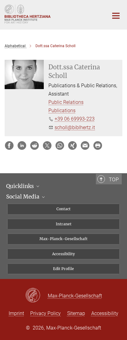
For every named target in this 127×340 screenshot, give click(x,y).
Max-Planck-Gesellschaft (63, 238)
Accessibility (63, 254)
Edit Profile (63, 268)
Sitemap (76, 313)
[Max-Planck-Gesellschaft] (36, 295)
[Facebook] (9, 145)
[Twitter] (47, 145)
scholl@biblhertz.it (75, 127)
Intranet (64, 224)
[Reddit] (34, 145)
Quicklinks (20, 186)
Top (114, 179)
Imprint (16, 313)
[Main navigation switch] (116, 16)
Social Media (23, 197)
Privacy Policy (45, 313)
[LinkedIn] (22, 145)
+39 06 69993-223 (75, 119)
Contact (63, 209)
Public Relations (66, 102)
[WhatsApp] (59, 145)
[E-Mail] (85, 145)
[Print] (97, 145)
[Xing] (72, 145)
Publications (62, 110)
